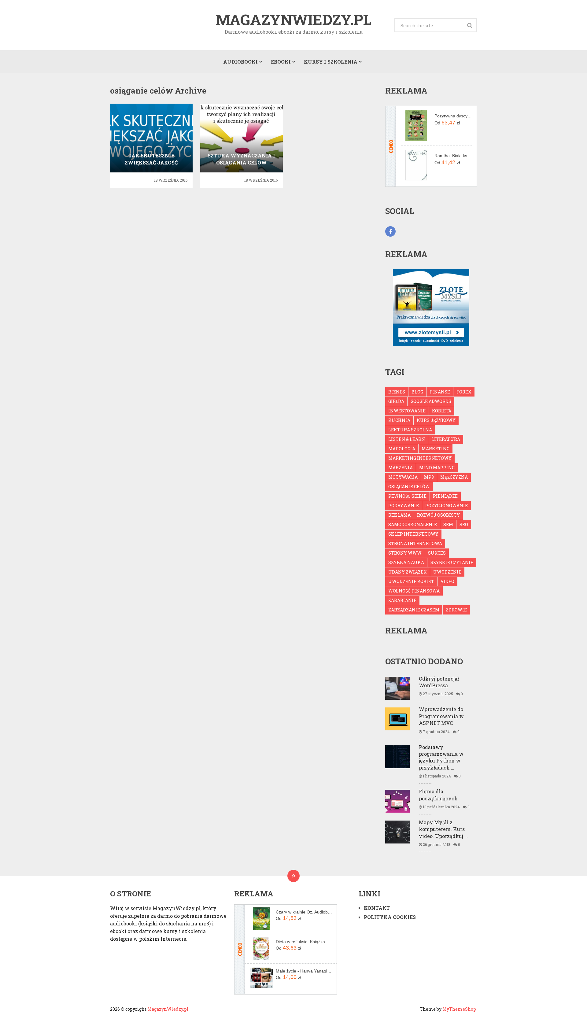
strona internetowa (415, 543)
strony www (405, 553)
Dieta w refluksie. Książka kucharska (304, 941)
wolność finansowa (414, 591)
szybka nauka (406, 562)
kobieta (441, 411)
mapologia (401, 449)
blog (417, 392)
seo (464, 524)
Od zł (447, 123)
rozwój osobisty (438, 515)
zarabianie (402, 600)
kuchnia (399, 420)
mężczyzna (454, 477)
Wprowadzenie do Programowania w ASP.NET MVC (441, 716)
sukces (437, 553)
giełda (396, 401)
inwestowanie (407, 411)
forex (463, 392)
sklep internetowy (413, 534)
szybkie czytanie (451, 562)
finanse (440, 392)
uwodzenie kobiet (411, 581)
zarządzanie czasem (413, 610)
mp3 (429, 477)
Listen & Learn (406, 439)
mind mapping (437, 468)
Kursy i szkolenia (330, 61)
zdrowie (456, 610)
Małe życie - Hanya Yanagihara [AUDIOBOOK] (304, 971)
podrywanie (403, 505)
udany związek (407, 572)
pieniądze (445, 496)
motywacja (403, 477)
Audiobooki (240, 61)
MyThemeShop (459, 1009)
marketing (435, 449)
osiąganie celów (409, 486)
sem (448, 524)
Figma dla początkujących (438, 794)
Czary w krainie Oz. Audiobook (304, 912)
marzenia (400, 468)
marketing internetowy (420, 458)
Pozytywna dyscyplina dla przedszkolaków (453, 116)
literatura (445, 439)
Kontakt (377, 908)
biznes (396, 392)
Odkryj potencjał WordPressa (439, 681)
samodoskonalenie (412, 524)
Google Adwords (431, 401)
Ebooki (281, 61)
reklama (399, 515)
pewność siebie (407, 496)
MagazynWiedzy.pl (293, 19)
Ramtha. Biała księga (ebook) (453, 155)
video (447, 581)
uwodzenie (447, 572)
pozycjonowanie (446, 505)
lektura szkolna (410, 430)
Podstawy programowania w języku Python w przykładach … (441, 757)
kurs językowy (436, 420)
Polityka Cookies (390, 917)
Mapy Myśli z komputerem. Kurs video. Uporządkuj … (443, 829)
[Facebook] (390, 231)
